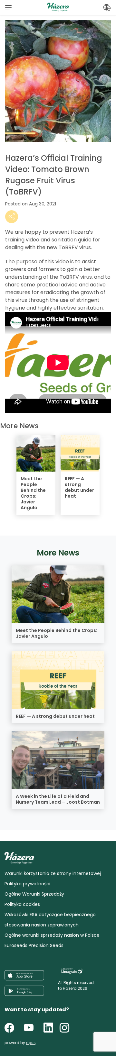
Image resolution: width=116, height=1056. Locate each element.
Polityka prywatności (27, 883)
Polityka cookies (22, 904)
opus (30, 1042)
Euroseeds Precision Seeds (34, 945)
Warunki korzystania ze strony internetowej (53, 873)
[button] (8, 7)
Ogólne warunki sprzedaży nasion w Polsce (52, 935)
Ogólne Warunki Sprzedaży (34, 894)
